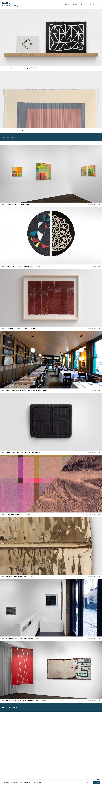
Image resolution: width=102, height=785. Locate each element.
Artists (75, 4)
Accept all (96, 782)
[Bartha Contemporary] (10, 4)
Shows (67, 4)
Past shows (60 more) (10, 707)
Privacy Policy (34, 782)
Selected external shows (12, 137)
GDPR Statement (40, 782)
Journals (84, 4)
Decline (89, 782)
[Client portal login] (99, 4)
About (92, 4)
